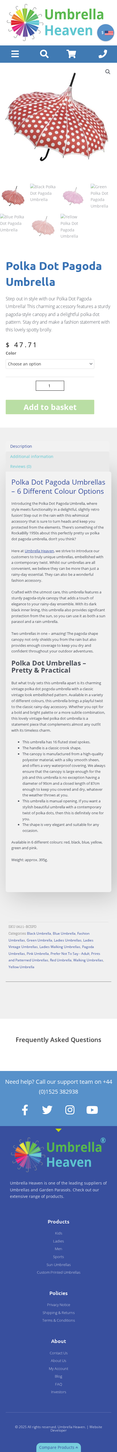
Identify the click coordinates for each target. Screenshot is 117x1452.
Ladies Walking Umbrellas (59, 946)
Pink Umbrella (38, 953)
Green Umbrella (39, 940)
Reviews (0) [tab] (20, 466)
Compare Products (57, 1447)
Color (11, 353)
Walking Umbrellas (88, 960)
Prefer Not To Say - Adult (70, 953)
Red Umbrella (61, 960)
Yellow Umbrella (21, 966)
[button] (108, 72)
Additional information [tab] (31, 456)
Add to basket (50, 407)
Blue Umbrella (64, 933)
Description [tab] (21, 446)
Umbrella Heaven (39, 550)
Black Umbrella (39, 933)
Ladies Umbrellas (68, 940)
